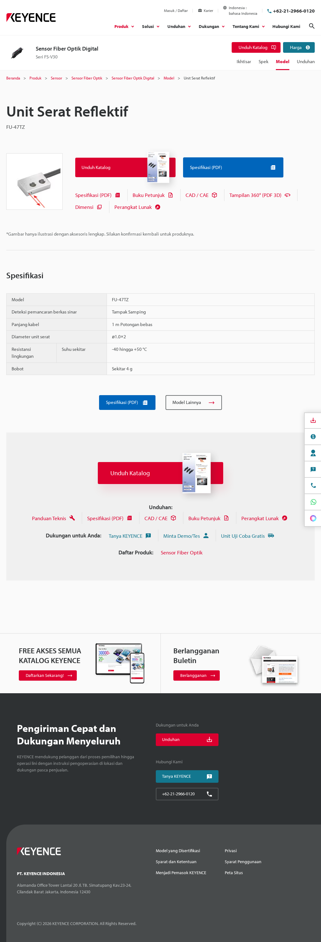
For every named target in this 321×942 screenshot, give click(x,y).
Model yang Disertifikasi (178, 850)
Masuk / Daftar (176, 10)
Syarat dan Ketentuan (176, 861)
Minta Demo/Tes (181, 535)
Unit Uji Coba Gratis (243, 535)
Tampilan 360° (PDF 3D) (255, 195)
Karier (208, 10)
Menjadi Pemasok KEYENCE (181, 872)
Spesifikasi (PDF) (93, 195)
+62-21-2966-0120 (294, 11)
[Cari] (312, 26)
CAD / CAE (197, 195)
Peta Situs (234, 872)
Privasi (231, 850)
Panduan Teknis (49, 518)
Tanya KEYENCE (125, 535)
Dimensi (84, 207)
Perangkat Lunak (133, 207)
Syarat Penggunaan (243, 861)
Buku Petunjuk (149, 195)
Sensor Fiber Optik (182, 552)
